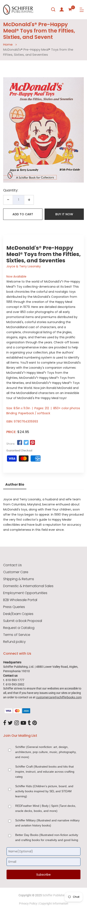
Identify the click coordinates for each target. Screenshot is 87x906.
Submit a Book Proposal (22, 621)
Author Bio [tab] (14, 484)
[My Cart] (70, 9)
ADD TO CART (22, 214)
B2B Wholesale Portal (20, 600)
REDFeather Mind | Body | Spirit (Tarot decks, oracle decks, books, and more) (45, 808)
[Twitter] (10, 723)
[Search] (53, 9)
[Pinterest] (34, 723)
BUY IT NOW (64, 214)
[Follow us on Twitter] (26, 443)
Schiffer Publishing (54, 895)
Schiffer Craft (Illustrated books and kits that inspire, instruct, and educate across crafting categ (44, 771)
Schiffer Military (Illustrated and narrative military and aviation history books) (47, 823)
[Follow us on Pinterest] (32, 443)
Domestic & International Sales (28, 586)
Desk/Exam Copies (18, 614)
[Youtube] (23, 723)
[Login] (62, 9)
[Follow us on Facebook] (19, 443)
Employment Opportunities (25, 593)
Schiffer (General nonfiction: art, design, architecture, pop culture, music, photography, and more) (45, 752)
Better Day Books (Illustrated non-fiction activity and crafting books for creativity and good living (46, 837)
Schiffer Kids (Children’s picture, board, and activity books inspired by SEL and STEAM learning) (44, 791)
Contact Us (12, 565)
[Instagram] (16, 723)
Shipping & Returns (18, 579)
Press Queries (14, 607)
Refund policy (14, 641)
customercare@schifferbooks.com (59, 697)
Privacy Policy (28, 903)
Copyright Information (53, 903)
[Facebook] (4, 723)
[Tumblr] (29, 723)
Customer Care (15, 572)
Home (8, 44)
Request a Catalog (18, 628)
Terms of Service (16, 635)
